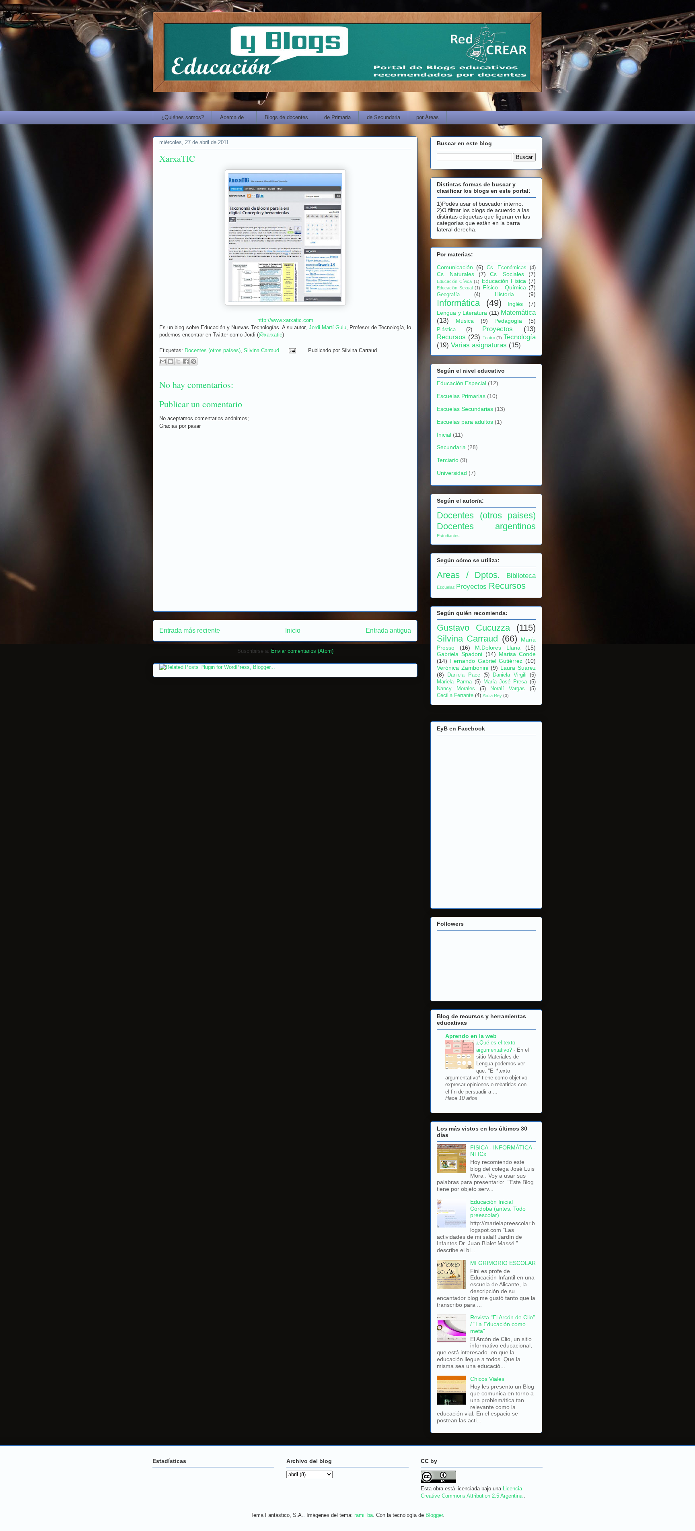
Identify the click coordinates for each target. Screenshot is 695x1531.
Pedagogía (508, 321)
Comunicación (455, 267)
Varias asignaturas (479, 345)
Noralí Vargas (507, 688)
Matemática (518, 312)
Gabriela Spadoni (459, 654)
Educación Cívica (454, 281)
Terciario (448, 460)
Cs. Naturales (455, 274)
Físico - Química (504, 287)
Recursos (451, 337)
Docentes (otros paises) (486, 515)
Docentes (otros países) (213, 350)
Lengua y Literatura (462, 313)
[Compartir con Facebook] (186, 361)
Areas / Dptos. (468, 575)
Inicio (292, 630)
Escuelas (446, 587)
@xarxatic (270, 335)
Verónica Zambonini (462, 667)
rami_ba (363, 1515)
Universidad (452, 473)
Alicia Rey (492, 695)
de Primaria (337, 117)
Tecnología (520, 337)
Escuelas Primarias (461, 396)
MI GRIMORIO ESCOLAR (503, 1263)
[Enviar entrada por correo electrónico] (292, 350)
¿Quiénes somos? (182, 117)
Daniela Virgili (509, 675)
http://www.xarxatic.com (285, 320)
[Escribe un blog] (171, 361)
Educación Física (504, 281)
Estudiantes (448, 535)
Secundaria (451, 447)
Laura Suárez (518, 667)
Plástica (446, 329)
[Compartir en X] (178, 361)
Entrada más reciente (189, 630)
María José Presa (505, 682)
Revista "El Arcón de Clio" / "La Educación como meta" (502, 1324)
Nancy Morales (456, 688)
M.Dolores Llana (497, 647)
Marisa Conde (517, 654)
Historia (504, 294)
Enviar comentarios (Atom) (302, 651)
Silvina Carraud (261, 350)
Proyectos (497, 329)
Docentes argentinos (486, 526)
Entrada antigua (388, 630)
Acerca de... (234, 117)
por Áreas (427, 117)
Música (465, 321)
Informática (458, 303)
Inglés (515, 304)
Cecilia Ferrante (455, 695)
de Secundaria (383, 117)
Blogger (434, 1515)
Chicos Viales (487, 1379)
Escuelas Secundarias (465, 409)
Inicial (444, 434)
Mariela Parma (454, 682)
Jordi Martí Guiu (327, 327)
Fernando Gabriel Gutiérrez (486, 661)
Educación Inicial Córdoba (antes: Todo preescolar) (498, 1209)
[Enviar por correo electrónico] (163, 361)
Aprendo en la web (471, 1036)
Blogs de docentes (286, 117)
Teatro (489, 337)
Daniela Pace (463, 675)
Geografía (448, 294)
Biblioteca (521, 576)
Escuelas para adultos (465, 422)
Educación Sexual (455, 287)
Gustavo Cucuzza (473, 628)
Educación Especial (461, 383)
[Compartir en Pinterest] (193, 361)
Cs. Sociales (507, 274)
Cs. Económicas (507, 267)
